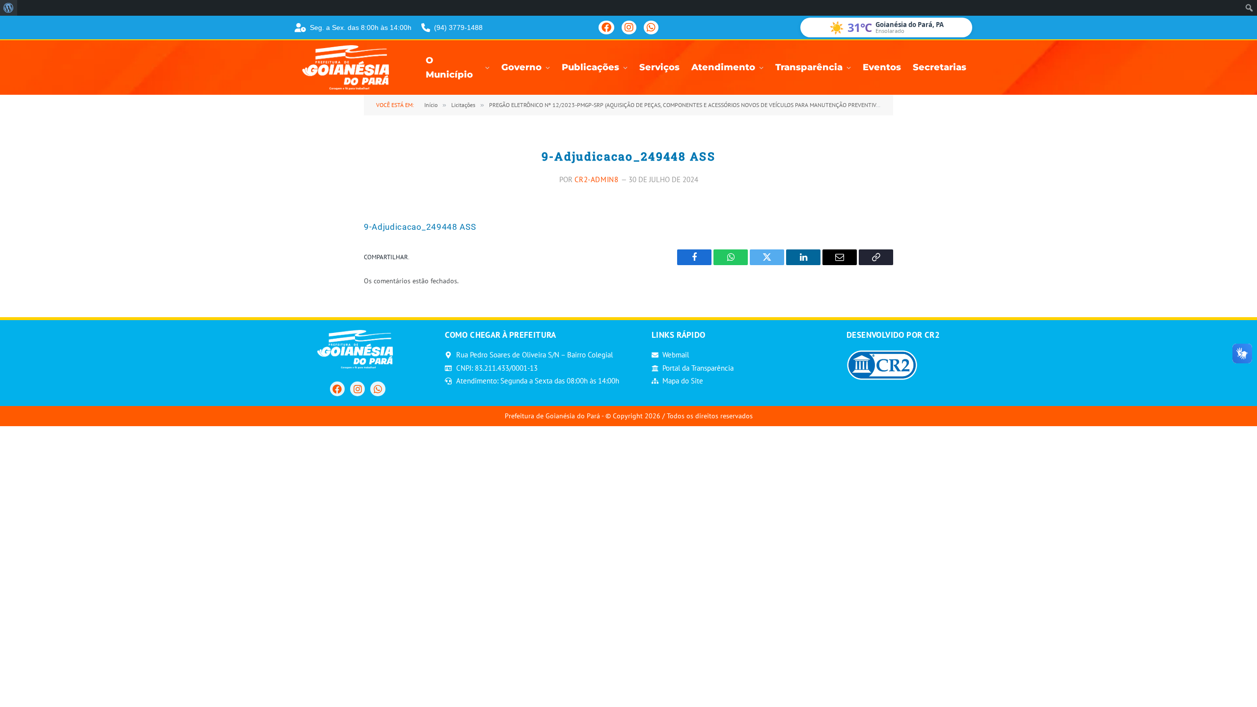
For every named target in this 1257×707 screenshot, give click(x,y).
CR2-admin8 (596, 179)
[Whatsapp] (377, 388)
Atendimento (723, 67)
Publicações (590, 67)
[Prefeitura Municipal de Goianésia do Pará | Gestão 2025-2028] (348, 67)
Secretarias (939, 67)
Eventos (882, 67)
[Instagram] (629, 27)
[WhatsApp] (651, 27)
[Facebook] (606, 27)
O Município (449, 68)
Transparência (809, 67)
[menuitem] (8, 8)
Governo (521, 67)
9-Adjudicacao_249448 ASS (420, 227)
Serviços (659, 67)
